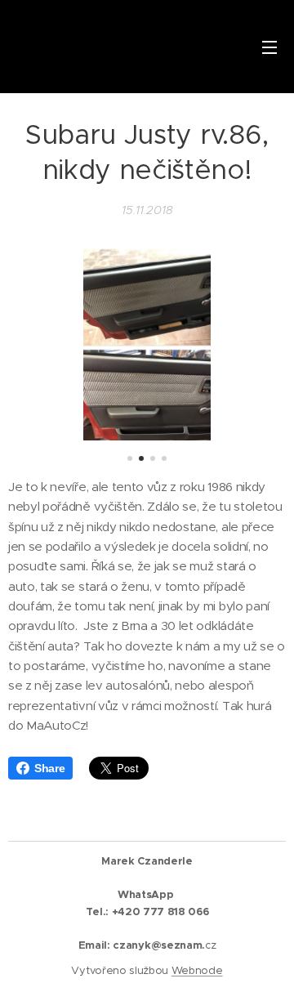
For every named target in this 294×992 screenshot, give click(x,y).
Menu (269, 46)
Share (49, 768)
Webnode (197, 970)
